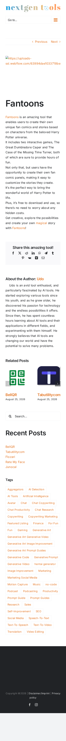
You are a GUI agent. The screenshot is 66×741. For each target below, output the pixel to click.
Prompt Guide (16, 597)
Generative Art (42, 530)
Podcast (13, 591)
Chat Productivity (19, 509)
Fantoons (12, 117)
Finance (38, 523)
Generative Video (19, 564)
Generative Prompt (46, 557)
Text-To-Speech (18, 624)
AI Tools (13, 496)
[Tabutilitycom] (48, 368)
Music (37, 584)
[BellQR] (17, 368)
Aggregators (16, 489)
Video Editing (35, 631)
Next (54, 41)
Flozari (10, 457)
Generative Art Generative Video (28, 536)
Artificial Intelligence (36, 496)
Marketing (44, 570)
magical (41, 223)
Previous (41, 41)
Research (13, 604)
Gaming (22, 530)
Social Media (16, 618)
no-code (51, 584)
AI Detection (36, 489)
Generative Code (18, 557)
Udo (40, 279)
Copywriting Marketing (43, 516)
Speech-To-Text (39, 618)
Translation (15, 631)
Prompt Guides (40, 597)
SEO (38, 611)
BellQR (11, 395)
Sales (27, 604)
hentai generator (45, 564)
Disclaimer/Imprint (39, 693)
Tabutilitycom (48, 395)
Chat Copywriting (43, 502)
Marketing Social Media (22, 577)
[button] (8, 383)
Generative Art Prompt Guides (27, 550)
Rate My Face (15, 462)
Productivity (50, 591)
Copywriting (15, 516)
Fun (10, 530)
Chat (24, 502)
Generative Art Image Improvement (30, 543)
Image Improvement (20, 570)
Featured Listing (18, 523)
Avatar (12, 502)
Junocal (11, 467)
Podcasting (30, 591)
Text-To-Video (42, 624)
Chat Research (44, 509)
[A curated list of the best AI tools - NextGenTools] (33, 8)
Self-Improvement (19, 611)
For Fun (53, 523)
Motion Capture (18, 584)
